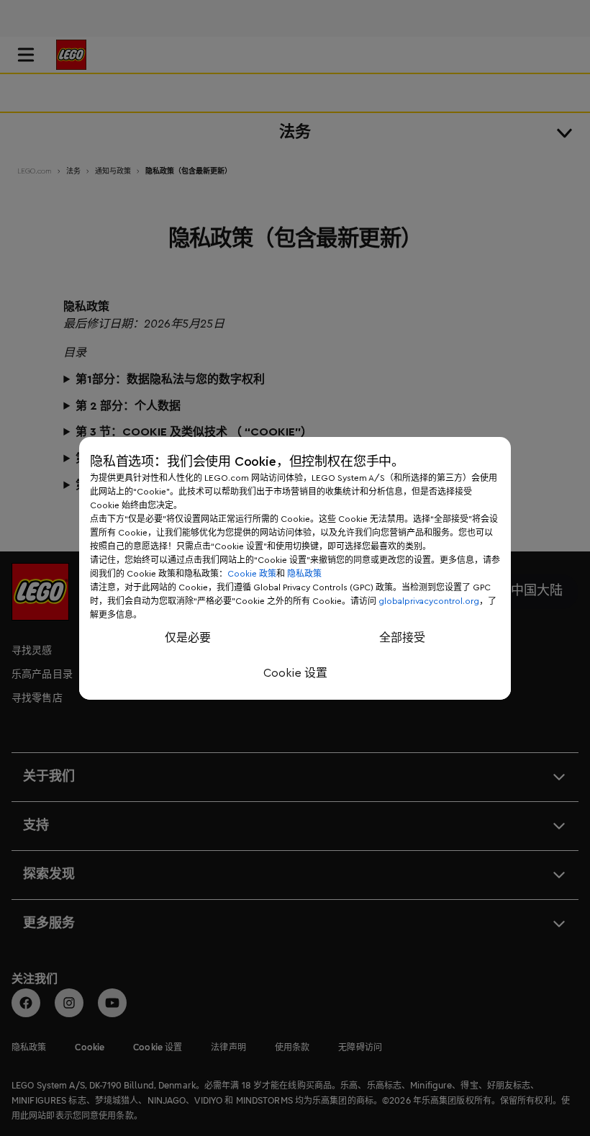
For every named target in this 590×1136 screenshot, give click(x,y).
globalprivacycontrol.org (428, 601)
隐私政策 (304, 573)
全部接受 (402, 638)
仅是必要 (188, 638)
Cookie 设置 (295, 673)
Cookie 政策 (251, 573)
